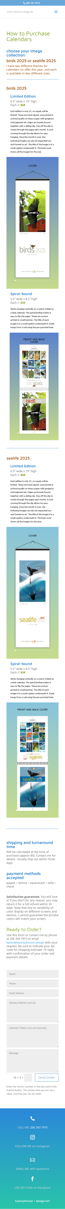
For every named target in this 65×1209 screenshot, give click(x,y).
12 (44, 280)
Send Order (46, 1077)
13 (47, 280)
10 (39, 280)
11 (41, 280)
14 (49, 280)
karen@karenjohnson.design (25, 942)
